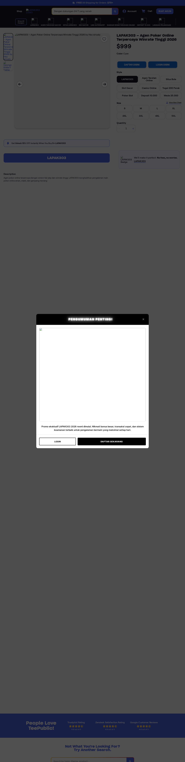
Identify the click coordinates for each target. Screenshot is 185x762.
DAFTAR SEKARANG (112, 441)
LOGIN (57, 441)
